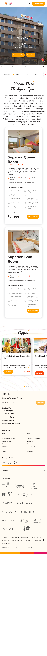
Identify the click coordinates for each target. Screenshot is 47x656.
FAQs (28, 444)
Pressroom (14, 537)
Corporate (4, 537)
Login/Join (8, 371)
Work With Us (24, 537)
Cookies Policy (6, 543)
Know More (26, 371)
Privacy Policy (31, 446)
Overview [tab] (7, 74)
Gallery (31, 55)
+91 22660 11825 (8, 413)
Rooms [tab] (17, 74)
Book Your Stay (33, 216)
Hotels (8, 66)
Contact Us (30, 441)
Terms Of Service (36, 537)
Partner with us (31, 436)
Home (2, 66)
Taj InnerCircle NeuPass (8, 438)
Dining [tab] (35, 74)
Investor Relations (17, 540)
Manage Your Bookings (33, 438)
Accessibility (30, 451)
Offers (3, 436)
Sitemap (4, 446)
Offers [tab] (26, 74)
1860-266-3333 (7, 411)
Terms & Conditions (32, 449)
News (28, 433)
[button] (23, 470)
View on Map (19, 55)
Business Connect (6, 441)
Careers (4, 451)
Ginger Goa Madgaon (17, 66)
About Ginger (5, 449)
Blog (3, 444)
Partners (28, 540)
